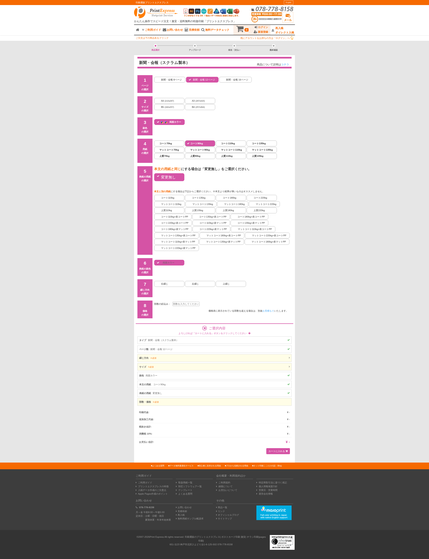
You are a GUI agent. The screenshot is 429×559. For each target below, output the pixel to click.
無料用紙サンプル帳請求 (190, 518)
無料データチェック (217, 29)
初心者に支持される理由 (210, 466)
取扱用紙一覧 (185, 482)
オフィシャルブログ (228, 515)
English (288, 2)
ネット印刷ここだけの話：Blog (267, 466)
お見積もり (268, 310)
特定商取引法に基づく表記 (272, 482)
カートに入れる (277, 451)
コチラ (285, 64)
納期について (225, 486)
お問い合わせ (174, 29)
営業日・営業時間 (268, 490)
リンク (221, 511)
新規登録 (262, 32)
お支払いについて (227, 490)
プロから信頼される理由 (237, 466)
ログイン (262, 27)
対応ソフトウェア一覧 (190, 486)
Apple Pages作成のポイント (152, 493)
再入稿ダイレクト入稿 (284, 30)
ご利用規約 (224, 482)
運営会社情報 (265, 493)
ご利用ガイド (152, 29)
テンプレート (185, 490)
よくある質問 (158, 466)
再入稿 (181, 515)
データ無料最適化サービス (181, 466)
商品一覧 (222, 507)
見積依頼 (194, 29)
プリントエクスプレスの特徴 (153, 486)
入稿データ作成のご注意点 (151, 490)
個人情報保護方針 (268, 486)
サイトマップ (225, 518)
